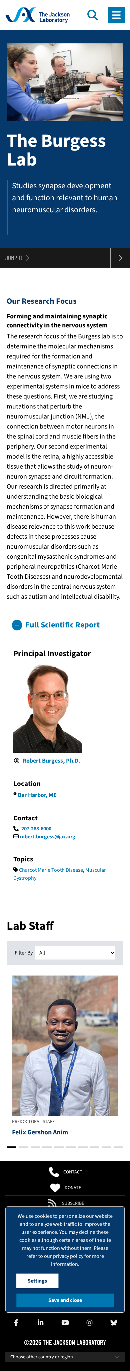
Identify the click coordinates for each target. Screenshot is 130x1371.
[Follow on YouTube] (65, 1322)
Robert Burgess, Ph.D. (51, 761)
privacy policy (68, 1256)
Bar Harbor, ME (37, 795)
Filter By (24, 952)
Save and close (65, 1300)
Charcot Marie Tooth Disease (51, 870)
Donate (73, 1187)
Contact (72, 1172)
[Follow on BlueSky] (113, 1322)
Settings (37, 1281)
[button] (65, 625)
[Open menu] (116, 15)
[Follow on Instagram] (89, 1322)
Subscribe (73, 1203)
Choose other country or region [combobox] (41, 1357)
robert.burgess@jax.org (47, 836)
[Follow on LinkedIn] (40, 1322)
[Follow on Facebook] (16, 1322)
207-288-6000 (36, 828)
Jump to (14, 258)
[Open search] (92, 15)
